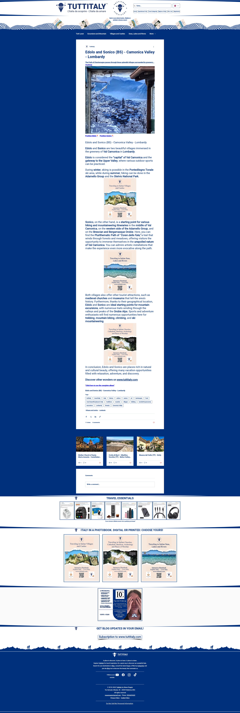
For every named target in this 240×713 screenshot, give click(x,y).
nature (126, 398)
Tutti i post (80, 34)
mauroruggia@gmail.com (113, 695)
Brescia (107, 405)
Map (113, 666)
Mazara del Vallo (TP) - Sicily (150, 455)
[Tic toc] (135, 675)
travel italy (97, 398)
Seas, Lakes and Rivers (137, 34)
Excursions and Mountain (96, 34)
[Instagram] (129, 675)
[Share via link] (100, 417)
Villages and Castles (117, 34)
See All (162, 433)
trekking (133, 402)
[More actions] (153, 46)
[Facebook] (123, 675)
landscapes (139, 398)
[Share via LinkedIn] (95, 417)
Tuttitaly (101, 663)
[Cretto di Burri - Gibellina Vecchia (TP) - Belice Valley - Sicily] (120, 444)
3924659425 (131, 695)
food (146, 398)
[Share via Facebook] (86, 417)
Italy (105, 398)
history (111, 398)
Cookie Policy (125, 698)
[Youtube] (117, 675)
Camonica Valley (117, 405)
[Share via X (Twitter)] (91, 417)
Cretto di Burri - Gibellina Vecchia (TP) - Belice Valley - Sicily (120, 456)
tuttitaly (89, 398)
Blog (108, 668)
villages (125, 402)
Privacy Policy (115, 698)
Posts (128, 666)
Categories (140, 666)
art (131, 398)
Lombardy (99, 405)
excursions (90, 405)
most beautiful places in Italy (95, 402)
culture (118, 398)
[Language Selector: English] (176, 6)
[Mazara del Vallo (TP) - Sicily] (150, 444)
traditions (109, 402)
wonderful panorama (145, 402)
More (152, 34)
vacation (117, 402)
